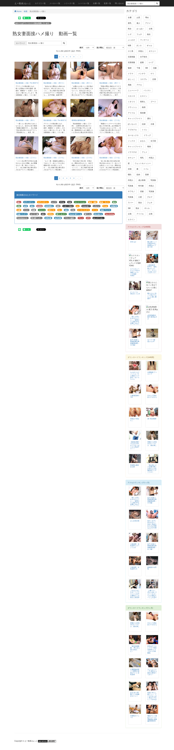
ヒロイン (143, 96)
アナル (139, 84)
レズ (129, 34)
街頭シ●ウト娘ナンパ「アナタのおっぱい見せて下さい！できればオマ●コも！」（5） (152, 697)
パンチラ (141, 73)
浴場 (129, 169)
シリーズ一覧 (69, 3)
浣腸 (155, 68)
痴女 (149, 34)
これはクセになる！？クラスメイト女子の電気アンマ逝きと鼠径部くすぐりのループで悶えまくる (134, 596)
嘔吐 (129, 174)
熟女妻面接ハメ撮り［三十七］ (54, 157)
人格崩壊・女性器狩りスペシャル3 (134, 545)
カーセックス (133, 135)
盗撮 (142, 62)
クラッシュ (132, 107)
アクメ (148, 23)
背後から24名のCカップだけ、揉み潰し (152, 443)
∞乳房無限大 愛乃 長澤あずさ (152, 317)
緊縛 (129, 68)
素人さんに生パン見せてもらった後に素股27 (152, 295)
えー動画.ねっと (22, 3)
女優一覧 (96, 3)
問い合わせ (119, 3)
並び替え (99, 47)
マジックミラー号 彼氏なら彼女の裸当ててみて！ (152, 671)
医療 (147, 174)
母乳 (142, 157)
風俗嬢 (142, 112)
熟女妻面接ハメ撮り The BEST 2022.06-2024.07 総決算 (63, 120)
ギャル (149, 45)
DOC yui (133, 242)
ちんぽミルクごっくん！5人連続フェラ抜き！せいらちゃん (134, 375)
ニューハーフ (133, 90)
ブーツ (153, 101)
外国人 (141, 51)
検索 (25, 11)
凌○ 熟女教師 (151, 418)
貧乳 (129, 23)
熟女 (129, 28)
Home (19, 11)
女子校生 (143, 56)
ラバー (130, 202)
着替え (142, 101)
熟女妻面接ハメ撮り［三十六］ (82, 157)
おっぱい (140, 28)
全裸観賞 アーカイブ (152, 373)
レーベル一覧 (83, 3)
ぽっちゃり (132, 124)
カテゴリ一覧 (40, 3)
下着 (138, 68)
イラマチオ (132, 152)
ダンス (139, 45)
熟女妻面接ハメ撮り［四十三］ (54, 83)
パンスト (147, 90)
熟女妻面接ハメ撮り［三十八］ (26, 157)
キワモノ (131, 191)
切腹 (142, 191)
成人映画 (141, 180)
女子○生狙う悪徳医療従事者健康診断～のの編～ (134, 342)
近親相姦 (131, 56)
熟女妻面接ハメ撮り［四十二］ (82, 83)
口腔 (140, 197)
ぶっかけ (131, 40)
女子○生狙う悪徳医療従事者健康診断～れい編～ (152, 546)
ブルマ (149, 197)
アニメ (144, 152)
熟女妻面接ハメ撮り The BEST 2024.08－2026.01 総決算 (35, 83)
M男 (129, 45)
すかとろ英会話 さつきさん (152, 396)
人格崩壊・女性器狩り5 (134, 568)
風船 (129, 84)
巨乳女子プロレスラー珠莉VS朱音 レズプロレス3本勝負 (152, 649)
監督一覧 (107, 3)
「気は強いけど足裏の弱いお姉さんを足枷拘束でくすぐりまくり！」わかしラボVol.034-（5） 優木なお (152, 471)
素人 (138, 23)
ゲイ (152, 73)
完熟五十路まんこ (134, 419)
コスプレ (143, 79)
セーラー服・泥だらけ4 (152, 340)
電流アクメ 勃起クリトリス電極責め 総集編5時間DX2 (152, 718)
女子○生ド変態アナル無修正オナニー (134, 694)
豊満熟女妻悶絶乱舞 (78, 120)
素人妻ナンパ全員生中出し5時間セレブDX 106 (152, 244)
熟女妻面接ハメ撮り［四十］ (26, 120)
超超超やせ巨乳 (152, 568)
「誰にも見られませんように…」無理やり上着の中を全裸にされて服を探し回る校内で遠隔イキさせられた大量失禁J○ (134, 323)
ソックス (131, 140)
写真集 (153, 180)
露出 (149, 118)
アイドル (131, 112)
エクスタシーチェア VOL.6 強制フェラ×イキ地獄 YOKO (134, 272)
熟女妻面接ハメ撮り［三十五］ (110, 157)
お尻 (138, 17)
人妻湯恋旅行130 (134, 396)
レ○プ (151, 62)
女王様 (153, 140)
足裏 (154, 79)
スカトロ (131, 96)
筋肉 (138, 174)
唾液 (149, 146)
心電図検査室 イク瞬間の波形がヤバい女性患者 (134, 671)
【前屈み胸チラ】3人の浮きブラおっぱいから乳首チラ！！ (134, 445)
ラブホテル (132, 129)
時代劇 (141, 185)
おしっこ (131, 79)
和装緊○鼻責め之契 (134, 466)
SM (146, 68)
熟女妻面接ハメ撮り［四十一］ (110, 83)
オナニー (152, 51)
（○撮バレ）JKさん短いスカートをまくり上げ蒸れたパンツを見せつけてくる (152, 594)
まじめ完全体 (134, 521)
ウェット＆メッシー (143, 163)
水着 (152, 124)
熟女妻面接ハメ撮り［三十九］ (110, 120)
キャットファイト (135, 118)
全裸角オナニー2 (134, 716)
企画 (150, 28)
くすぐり (131, 101)
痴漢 (143, 107)
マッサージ (144, 40)
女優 (129, 17)
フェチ (139, 34)
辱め (147, 17)
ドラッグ (147, 135)
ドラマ (130, 73)
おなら (142, 140)
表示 (80, 47)
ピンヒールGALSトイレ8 (135, 293)
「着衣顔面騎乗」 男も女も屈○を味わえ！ (135, 648)
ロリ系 (130, 51)
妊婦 (143, 124)
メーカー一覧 (54, 3)
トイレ (144, 129)
